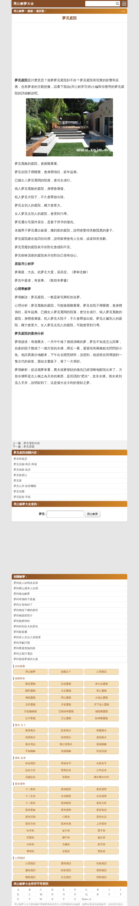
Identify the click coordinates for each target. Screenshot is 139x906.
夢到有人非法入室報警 (27, 637)
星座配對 (66, 789)
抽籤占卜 (66, 671)
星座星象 (30, 810)
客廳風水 (101, 730)
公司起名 (101, 770)
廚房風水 (66, 737)
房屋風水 (30, 737)
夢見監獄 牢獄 (22, 496)
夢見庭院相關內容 (25, 452)
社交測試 (66, 877)
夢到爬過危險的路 (24, 648)
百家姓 (66, 777)
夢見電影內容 (32, 443)
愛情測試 (66, 863)
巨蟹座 (30, 837)
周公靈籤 (66, 697)
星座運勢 (101, 789)
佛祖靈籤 (30, 697)
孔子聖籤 (30, 718)
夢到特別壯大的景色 (26, 626)
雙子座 (101, 830)
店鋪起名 (30, 777)
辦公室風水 (66, 744)
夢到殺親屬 (20, 631)
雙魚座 (101, 851)
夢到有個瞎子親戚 (24, 599)
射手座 (101, 844)
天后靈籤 (66, 690)
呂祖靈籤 (66, 683)
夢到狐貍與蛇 (22, 621)
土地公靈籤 (101, 697)
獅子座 (66, 837)
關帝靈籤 (30, 690)
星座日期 (30, 816)
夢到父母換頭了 (23, 604)
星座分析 (101, 803)
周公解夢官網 (81, 87)
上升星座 (101, 823)
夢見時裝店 (20, 458)
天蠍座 (66, 844)
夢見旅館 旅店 (22, 469)
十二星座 (30, 789)
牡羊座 (30, 830)
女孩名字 (101, 763)
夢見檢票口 (20, 475)
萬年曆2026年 (101, 777)
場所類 (40, 11)
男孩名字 (66, 763)
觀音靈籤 (30, 683)
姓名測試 (30, 763)
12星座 (66, 816)
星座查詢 (101, 810)
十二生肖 (30, 796)
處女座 (101, 837)
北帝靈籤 (30, 704)
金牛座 (66, 830)
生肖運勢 (101, 796)
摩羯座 (30, 851)
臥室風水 (66, 730)
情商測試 (101, 877)
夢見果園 (29, 446)
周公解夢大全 (22, 883)
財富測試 (66, 870)
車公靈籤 (101, 690)
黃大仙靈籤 (101, 683)
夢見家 (18, 480)
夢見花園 (19, 491)
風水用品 (30, 744)
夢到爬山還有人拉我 (26, 588)
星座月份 (30, 823)
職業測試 (30, 877)
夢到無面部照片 (23, 615)
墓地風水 (101, 737)
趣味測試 (30, 870)
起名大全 (30, 770)
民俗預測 (101, 751)
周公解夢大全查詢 (25, 504)
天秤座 (30, 844)
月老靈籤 (66, 704)
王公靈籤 (66, 718)
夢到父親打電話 (23, 653)
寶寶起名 (66, 770)
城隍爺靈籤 (101, 711)
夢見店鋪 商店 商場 (25, 464)
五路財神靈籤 (66, 711)
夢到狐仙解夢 (22, 593)
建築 (30, 11)
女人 (24, 180)
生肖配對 (66, 796)
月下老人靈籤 (101, 704)
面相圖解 (101, 744)
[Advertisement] (69, 49)
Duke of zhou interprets (86, 900)
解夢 (21, 904)
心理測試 (101, 671)
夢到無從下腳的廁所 (26, 610)
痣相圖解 (66, 751)
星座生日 (101, 816)
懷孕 (60, 222)
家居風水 (30, 730)
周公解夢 (19, 11)
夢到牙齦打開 (22, 642)
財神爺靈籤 (101, 718)
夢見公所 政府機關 (25, 486)
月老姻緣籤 (30, 711)
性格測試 (101, 863)
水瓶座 (66, 851)
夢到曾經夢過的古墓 (26, 659)
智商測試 (101, 870)
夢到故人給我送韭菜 (26, 582)
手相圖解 (30, 751)
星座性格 (66, 823)
